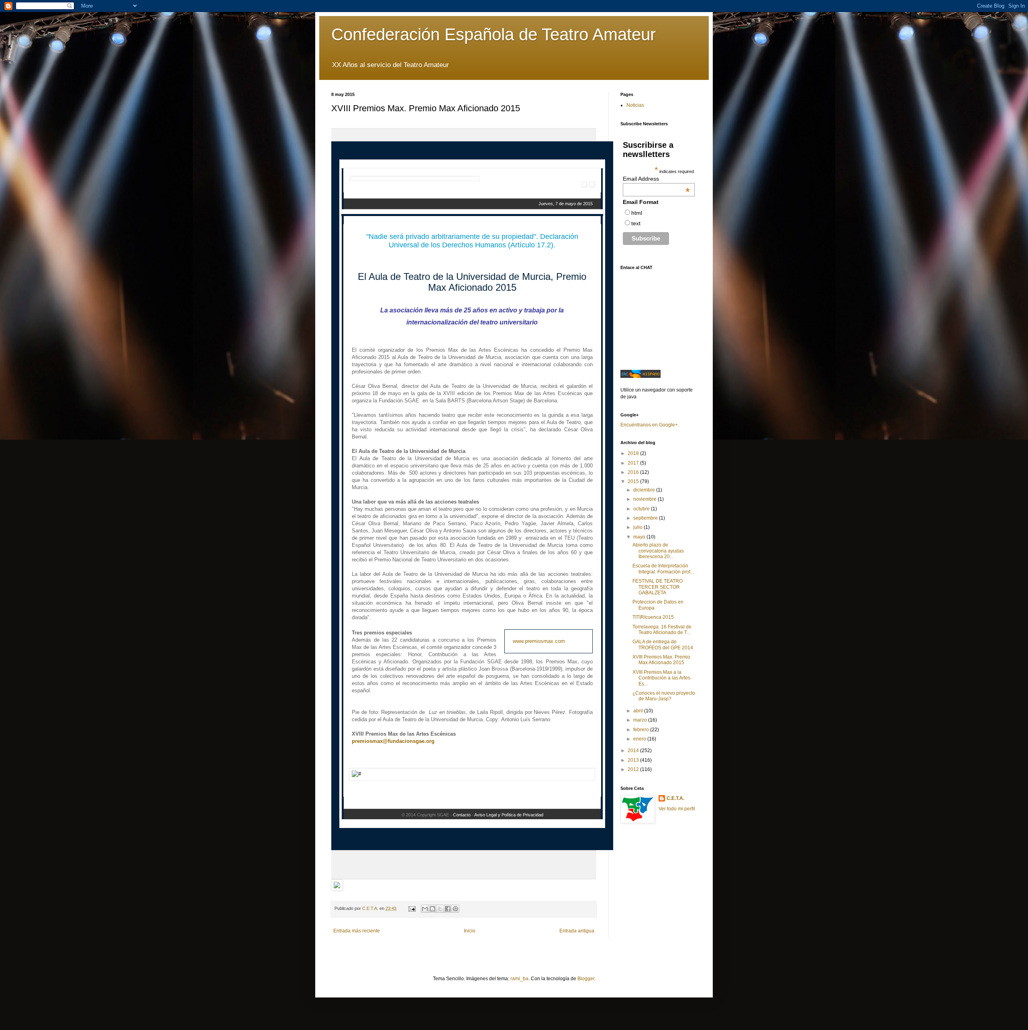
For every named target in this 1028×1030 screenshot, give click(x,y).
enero (640, 739)
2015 (634, 481)
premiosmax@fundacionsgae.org (393, 741)
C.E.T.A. (675, 798)
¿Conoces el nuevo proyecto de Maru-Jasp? (663, 696)
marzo (640, 720)
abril (638, 711)
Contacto (462, 814)
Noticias (635, 105)
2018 (634, 453)
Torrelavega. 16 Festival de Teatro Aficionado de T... (661, 629)
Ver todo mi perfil (677, 809)
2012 (634, 769)
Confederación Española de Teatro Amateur (493, 34)
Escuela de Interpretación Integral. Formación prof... (663, 568)
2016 (634, 472)
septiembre (646, 518)
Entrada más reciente (356, 931)
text (635, 223)
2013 (634, 760)
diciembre (644, 490)
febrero (641, 729)
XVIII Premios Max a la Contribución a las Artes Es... (661, 678)
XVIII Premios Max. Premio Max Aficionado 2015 (661, 659)
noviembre (645, 499)
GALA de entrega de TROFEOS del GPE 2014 (662, 644)
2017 (634, 463)
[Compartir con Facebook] (448, 909)
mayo (640, 537)
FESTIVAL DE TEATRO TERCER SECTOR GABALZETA (657, 587)
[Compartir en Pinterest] (455, 909)
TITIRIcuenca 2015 (653, 617)
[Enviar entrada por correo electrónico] (411, 908)
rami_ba (519, 978)
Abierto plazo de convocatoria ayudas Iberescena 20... (658, 550)
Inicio (469, 931)
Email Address (656, 178)
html (636, 213)
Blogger (585, 978)
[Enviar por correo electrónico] (425, 909)
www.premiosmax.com (539, 641)
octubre (642, 509)
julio (638, 527)
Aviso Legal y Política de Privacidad (508, 814)
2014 (634, 750)
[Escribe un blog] (432, 909)
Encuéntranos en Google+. (649, 425)
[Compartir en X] (440, 909)
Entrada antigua (576, 931)
